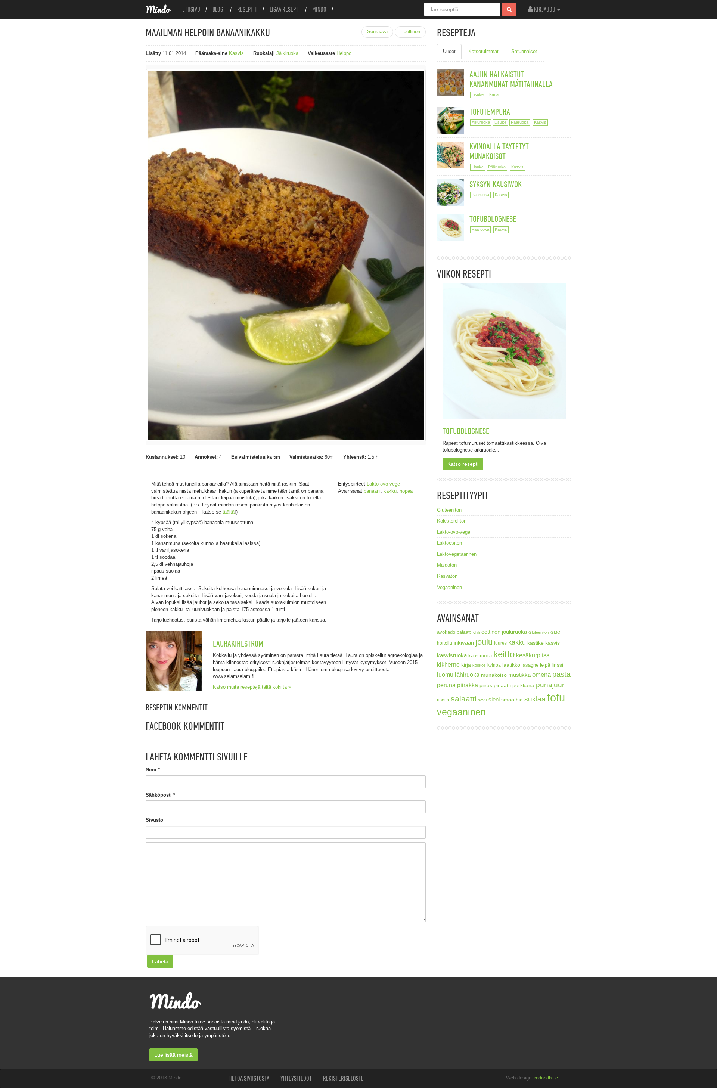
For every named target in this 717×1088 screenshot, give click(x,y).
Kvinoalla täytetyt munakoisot (499, 151)
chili (476, 632)
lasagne (530, 665)
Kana (494, 94)
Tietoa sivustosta (248, 1078)
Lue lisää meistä (173, 1055)
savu (482, 700)
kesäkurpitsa (533, 655)
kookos (479, 665)
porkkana (523, 685)
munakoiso (494, 675)
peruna (446, 685)
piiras (485, 685)
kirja (466, 665)
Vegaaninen (449, 587)
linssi (557, 665)
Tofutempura (489, 111)
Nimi (153, 769)
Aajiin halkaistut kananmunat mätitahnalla (511, 79)
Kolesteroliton (451, 521)
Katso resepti (462, 464)
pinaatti (502, 685)
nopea (406, 491)
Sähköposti (160, 795)
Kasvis (236, 53)
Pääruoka (519, 122)
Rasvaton (447, 576)
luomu (445, 674)
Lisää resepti (285, 9)
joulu (484, 642)
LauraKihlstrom (238, 643)
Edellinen (410, 31)
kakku (390, 491)
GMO (555, 632)
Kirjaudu (544, 9)
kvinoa (494, 665)
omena (541, 674)
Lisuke (478, 94)
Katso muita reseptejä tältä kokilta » (252, 687)
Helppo (343, 53)
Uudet (449, 51)
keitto (504, 654)
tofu (556, 697)
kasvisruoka (452, 655)
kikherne (448, 664)
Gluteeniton (449, 510)
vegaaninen (461, 712)
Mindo (319, 9)
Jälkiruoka (287, 53)
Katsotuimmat (483, 51)
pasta (561, 674)
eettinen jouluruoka (504, 632)
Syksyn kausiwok (495, 184)
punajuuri (551, 685)
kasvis (552, 643)
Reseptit (247, 9)
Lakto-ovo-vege (383, 484)
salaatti (464, 698)
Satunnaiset (524, 51)
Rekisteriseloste (343, 1078)
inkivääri (464, 642)
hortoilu (444, 643)
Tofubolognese (492, 219)
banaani (372, 491)
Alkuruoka (481, 122)
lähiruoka (467, 675)
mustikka (519, 675)
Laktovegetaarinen (457, 554)
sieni (494, 699)
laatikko (511, 665)
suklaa (535, 699)
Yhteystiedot (296, 1078)
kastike (535, 643)
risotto (443, 699)
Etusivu (191, 9)
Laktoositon (449, 543)
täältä (229, 512)
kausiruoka (480, 655)
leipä (545, 665)
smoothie (512, 700)
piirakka (467, 685)
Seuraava (377, 31)
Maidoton (447, 565)
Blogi (218, 9)
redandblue (546, 1078)
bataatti (464, 632)
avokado (446, 632)
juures (500, 643)
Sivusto (154, 820)
